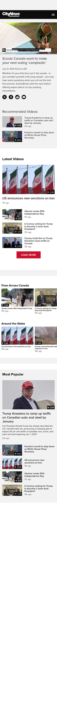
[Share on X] (4, 97)
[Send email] (24, 97)
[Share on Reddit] (17, 97)
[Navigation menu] (53, 14)
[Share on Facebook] (11, 97)
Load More (28, 254)
